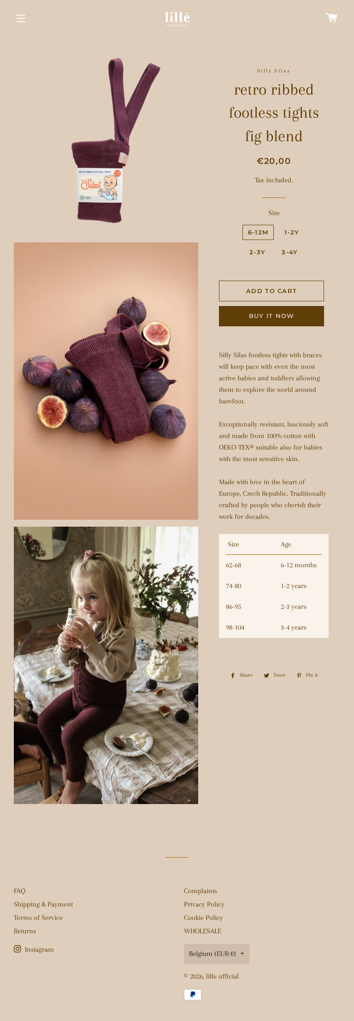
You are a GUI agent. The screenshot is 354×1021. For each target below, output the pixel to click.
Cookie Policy (203, 917)
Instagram (38, 949)
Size (274, 213)
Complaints (200, 891)
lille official (222, 976)
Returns (25, 931)
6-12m (258, 232)
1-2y (291, 232)
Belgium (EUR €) (212, 953)
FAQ (19, 891)
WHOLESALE (202, 931)
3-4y (290, 252)
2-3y (257, 252)
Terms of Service (38, 917)
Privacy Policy (204, 904)
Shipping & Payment (43, 904)
